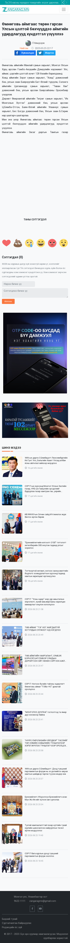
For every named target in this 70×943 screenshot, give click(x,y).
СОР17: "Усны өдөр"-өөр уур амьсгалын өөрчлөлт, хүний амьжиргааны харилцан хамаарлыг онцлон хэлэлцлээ (45, 602)
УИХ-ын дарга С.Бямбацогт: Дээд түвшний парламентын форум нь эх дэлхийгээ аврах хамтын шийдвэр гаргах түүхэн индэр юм (46, 771)
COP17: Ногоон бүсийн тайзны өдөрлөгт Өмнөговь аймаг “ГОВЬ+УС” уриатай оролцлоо (45, 686)
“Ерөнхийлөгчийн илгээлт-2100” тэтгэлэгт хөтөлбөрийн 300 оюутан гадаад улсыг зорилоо (45, 545)
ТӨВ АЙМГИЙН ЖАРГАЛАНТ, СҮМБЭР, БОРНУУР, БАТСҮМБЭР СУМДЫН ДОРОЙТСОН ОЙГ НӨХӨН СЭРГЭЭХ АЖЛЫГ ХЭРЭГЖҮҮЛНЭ (46, 658)
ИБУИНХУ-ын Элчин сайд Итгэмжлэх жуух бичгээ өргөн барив (45, 515)
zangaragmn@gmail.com (42, 900)
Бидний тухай (9, 918)
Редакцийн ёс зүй (12, 927)
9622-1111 (19, 900)
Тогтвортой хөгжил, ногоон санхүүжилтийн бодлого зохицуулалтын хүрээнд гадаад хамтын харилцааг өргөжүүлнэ (46, 573)
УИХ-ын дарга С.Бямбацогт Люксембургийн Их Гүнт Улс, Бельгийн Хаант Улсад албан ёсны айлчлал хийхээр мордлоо (46, 460)
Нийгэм (24, 48)
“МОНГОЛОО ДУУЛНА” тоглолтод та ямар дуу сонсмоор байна (46, 713)
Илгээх (8, 301)
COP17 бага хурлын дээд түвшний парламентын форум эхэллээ (41, 854)
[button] (66, 2)
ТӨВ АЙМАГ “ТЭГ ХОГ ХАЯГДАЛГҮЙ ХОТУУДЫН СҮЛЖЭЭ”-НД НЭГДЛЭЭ (43, 628)
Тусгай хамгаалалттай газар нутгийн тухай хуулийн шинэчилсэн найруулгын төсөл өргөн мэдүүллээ (46, 828)
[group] (35, 353)
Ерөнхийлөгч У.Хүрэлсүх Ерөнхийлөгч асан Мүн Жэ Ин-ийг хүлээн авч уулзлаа (46, 798)
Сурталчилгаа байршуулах (16, 923)
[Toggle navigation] (63, 9)
